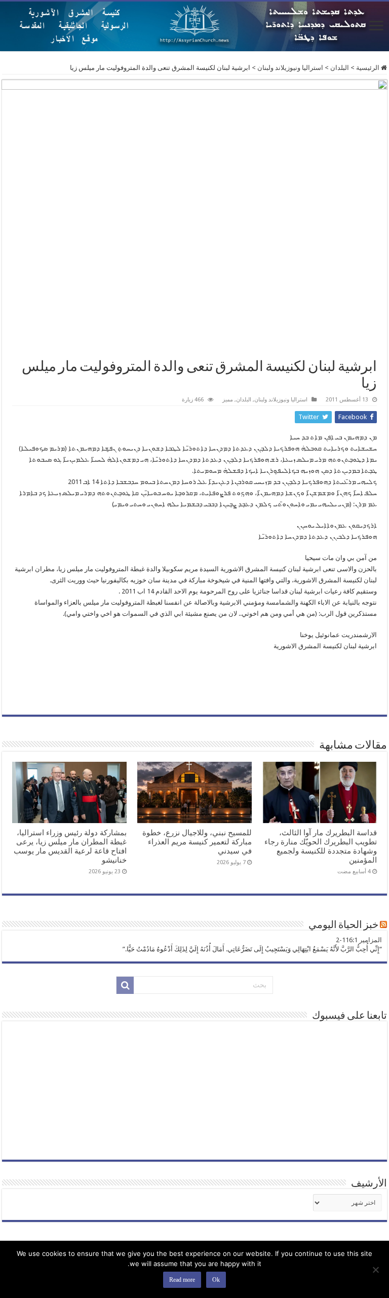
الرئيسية (368, 67)
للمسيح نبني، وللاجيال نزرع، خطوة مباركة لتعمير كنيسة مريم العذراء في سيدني (197, 842)
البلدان (339, 67)
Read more (182, 1279)
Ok (216, 1279)
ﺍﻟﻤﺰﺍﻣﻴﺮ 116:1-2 (359, 940)
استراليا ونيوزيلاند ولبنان (290, 67)
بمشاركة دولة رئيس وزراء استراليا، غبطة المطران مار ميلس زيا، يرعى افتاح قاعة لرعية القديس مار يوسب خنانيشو (70, 846)
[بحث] (125, 985)
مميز (227, 399)
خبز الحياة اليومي (343, 925)
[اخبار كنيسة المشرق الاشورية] (194, 26)
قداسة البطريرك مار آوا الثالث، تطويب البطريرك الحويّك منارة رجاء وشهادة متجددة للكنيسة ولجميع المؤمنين (320, 846)
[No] (376, 1270)
